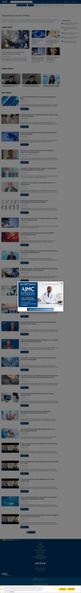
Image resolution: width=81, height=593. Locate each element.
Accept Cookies (71, 589)
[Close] (79, 589)
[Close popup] (61, 283)
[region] (40, 589)
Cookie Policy (11, 591)
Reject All (63, 589)
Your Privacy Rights (53, 589)
